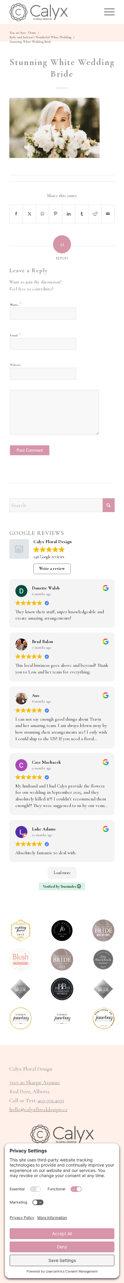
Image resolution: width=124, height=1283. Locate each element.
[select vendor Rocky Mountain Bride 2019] (20, 988)
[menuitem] (106, 12)
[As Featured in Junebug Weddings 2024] (61, 1018)
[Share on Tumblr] (81, 214)
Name (16, 304)
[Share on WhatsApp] (42, 214)
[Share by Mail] (108, 214)
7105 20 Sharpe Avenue (34, 1082)
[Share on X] (29, 214)
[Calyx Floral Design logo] (51, 12)
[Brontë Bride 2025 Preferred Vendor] (61, 988)
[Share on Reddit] (94, 214)
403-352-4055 (51, 1100)
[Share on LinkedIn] (68, 214)
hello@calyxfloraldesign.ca (38, 1109)
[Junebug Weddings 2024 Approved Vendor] (61, 930)
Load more (62, 872)
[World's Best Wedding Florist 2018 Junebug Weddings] (20, 930)
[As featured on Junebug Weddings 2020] (20, 1018)
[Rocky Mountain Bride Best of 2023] (103, 930)
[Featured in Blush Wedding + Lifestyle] (20, 959)
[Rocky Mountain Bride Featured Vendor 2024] (61, 959)
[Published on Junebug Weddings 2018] (103, 1018)
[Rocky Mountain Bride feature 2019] (103, 988)
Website (15, 365)
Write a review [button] (52, 568)
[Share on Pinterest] (55, 214)
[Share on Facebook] (16, 214)
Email (15, 334)
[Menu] (106, 12)
